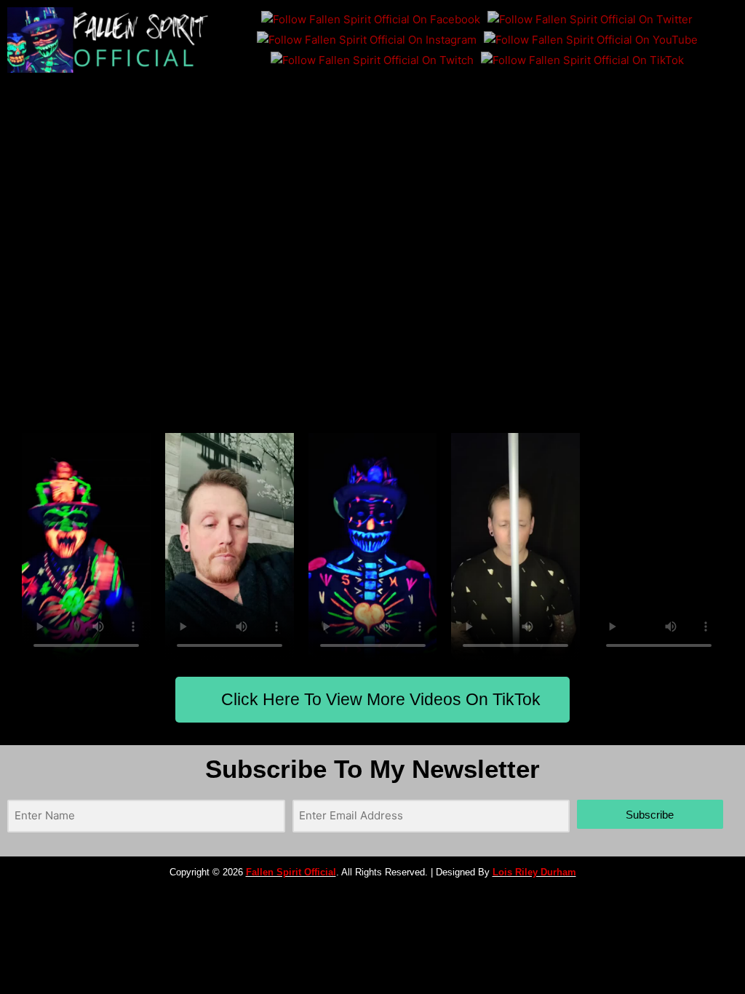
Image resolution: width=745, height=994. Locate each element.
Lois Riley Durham (534, 872)
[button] (481, 94)
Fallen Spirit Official (291, 872)
